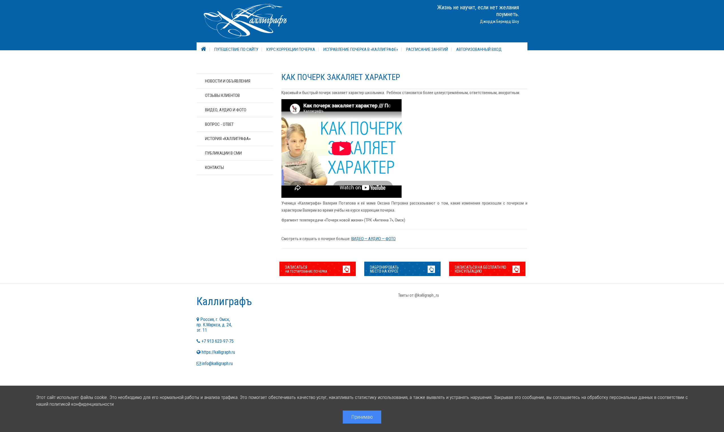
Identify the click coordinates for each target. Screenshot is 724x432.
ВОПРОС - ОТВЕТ (219, 124)
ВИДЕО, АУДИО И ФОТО (225, 109)
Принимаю (362, 417)
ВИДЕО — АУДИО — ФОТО (373, 238)
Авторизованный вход (479, 49)
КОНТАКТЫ (214, 167)
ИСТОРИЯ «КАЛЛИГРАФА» (228, 138)
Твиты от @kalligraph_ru (418, 295)
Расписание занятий (427, 49)
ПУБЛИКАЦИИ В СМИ (223, 153)
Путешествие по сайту (236, 49)
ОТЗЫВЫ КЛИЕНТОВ (222, 95)
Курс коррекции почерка (290, 49)
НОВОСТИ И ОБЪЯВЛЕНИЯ (227, 81)
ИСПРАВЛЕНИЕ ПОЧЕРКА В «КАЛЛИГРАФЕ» (360, 49)
